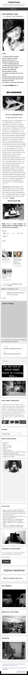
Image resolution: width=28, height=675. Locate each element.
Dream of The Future (7, 445)
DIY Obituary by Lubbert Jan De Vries (11, 453)
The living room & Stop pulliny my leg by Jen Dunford (14, 455)
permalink (10, 285)
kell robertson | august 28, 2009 (6, 258)
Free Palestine (6, 442)
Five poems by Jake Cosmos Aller (15, 520)
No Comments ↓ (20, 16)
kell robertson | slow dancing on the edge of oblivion (6, 276)
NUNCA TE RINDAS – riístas (9, 522)
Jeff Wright (8, 292)
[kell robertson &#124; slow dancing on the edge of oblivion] (7, 271)
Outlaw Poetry (14, 2)
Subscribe (6, 561)
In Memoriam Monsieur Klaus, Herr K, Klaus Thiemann (14, 451)
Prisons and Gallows (7, 450)
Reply (4, 298)
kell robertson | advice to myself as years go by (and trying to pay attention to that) (17, 260)
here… (17, 227)
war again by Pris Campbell (8, 456)
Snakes (4, 444)
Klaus (14, 16)
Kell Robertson (15, 284)
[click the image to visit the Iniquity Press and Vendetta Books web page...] (13, 112)
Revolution (5, 448)
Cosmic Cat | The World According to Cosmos (12, 516)
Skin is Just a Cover (7, 447)
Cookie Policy (5, 669)
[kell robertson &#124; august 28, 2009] (7, 254)
